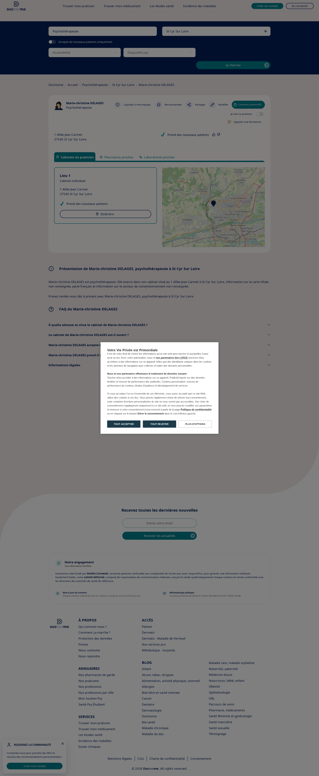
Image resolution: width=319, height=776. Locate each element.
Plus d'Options (195, 424)
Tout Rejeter (159, 424)
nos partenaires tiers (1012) (171, 357)
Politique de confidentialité (196, 409)
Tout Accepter (124, 424)
